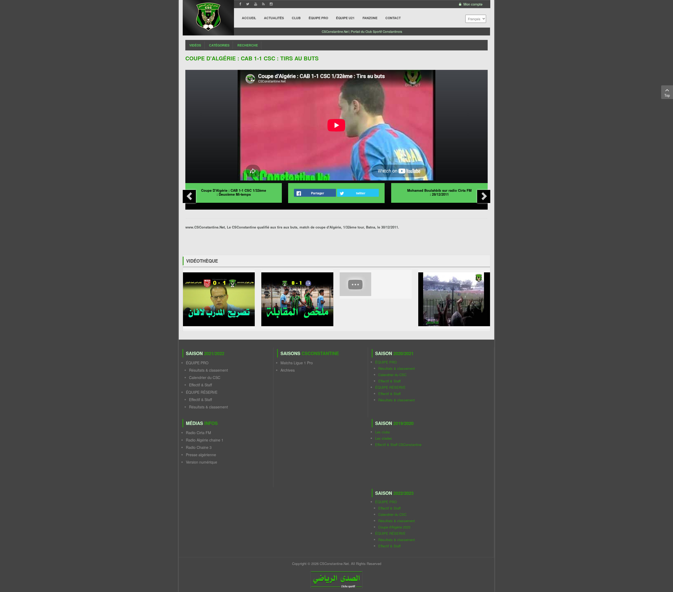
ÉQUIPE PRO (197, 362)
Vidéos (195, 45)
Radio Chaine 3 (199, 447)
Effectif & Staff (200, 384)
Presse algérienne (201, 454)
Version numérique (201, 462)
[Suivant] (483, 196)
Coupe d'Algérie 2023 (394, 527)
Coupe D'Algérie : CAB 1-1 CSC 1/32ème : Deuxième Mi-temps (233, 192)
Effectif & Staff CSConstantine (398, 444)
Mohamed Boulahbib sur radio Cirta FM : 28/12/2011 (439, 192)
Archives (288, 370)
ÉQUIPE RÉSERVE (201, 392)
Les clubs (382, 431)
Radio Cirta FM (198, 432)
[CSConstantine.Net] (208, 16)
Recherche (247, 45)
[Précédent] (189, 196)
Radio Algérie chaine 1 (204, 440)
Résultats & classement (208, 370)
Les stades (383, 438)
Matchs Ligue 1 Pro (297, 362)
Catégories (219, 45)
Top (667, 95)
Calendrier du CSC (204, 377)
